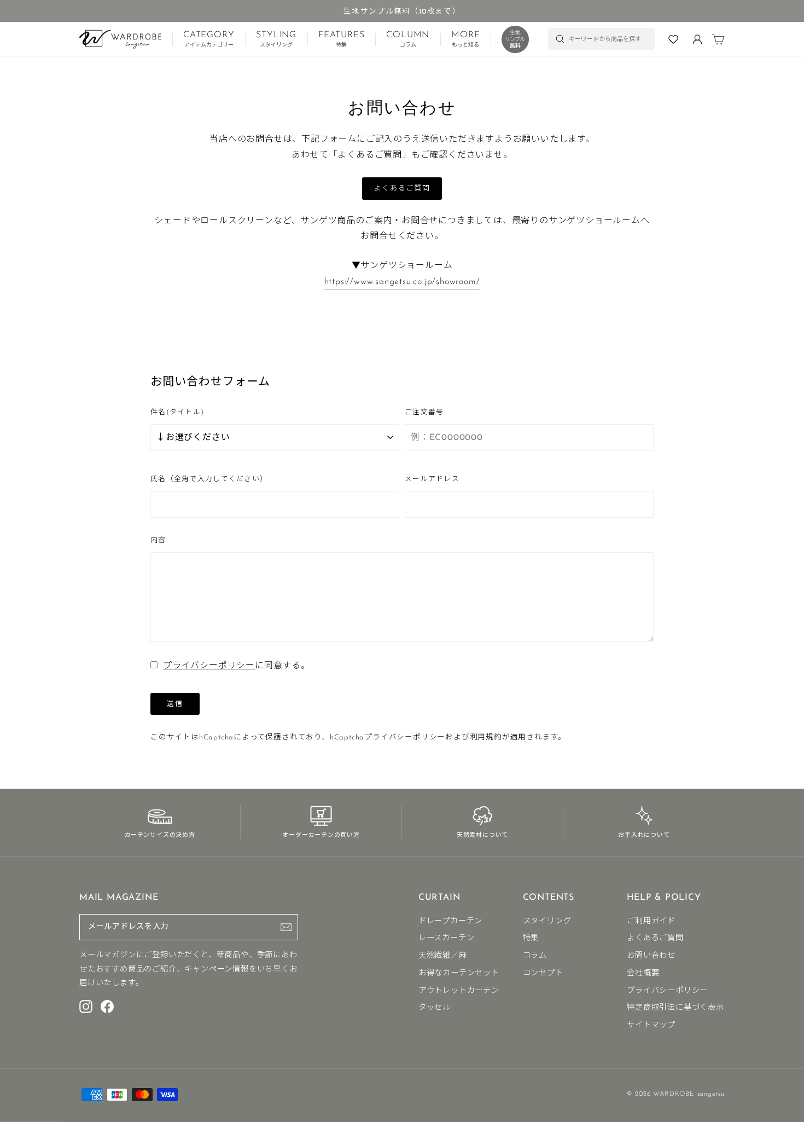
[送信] (286, 927)
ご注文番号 (424, 412)
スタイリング (547, 921)
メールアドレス (432, 479)
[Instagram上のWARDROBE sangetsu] (85, 1006)
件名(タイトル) (177, 412)
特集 (531, 938)
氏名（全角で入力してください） (208, 479)
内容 (158, 540)
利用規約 (486, 737)
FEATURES (341, 39)
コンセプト (543, 973)
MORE (465, 39)
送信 (175, 704)
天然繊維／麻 (442, 956)
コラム (535, 956)
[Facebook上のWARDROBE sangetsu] (107, 1006)
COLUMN (407, 39)
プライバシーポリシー (209, 666)
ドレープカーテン (450, 921)
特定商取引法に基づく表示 (675, 1008)
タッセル (434, 1008)
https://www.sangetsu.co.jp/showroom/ (402, 281)
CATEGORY (208, 39)
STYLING (276, 39)
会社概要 (643, 973)
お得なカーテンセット (458, 973)
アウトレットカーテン (458, 991)
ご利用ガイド (651, 921)
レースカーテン (446, 938)
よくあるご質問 (402, 188)
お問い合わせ (651, 956)
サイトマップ (651, 1025)
